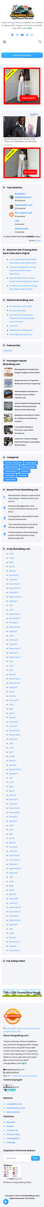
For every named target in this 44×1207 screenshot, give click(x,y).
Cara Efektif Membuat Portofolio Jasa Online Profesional (24, 430)
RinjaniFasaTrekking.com (21, 330)
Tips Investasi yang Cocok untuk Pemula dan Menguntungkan (22, 526)
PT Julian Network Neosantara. (24, 1075)
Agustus (13, 601)
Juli (11, 553)
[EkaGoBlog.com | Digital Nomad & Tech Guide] (22, 19)
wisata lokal (10, 480)
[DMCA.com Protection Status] (9, 1091)
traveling (23, 475)
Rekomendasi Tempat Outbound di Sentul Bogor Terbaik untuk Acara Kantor (24, 498)
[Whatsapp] (31, 35)
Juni (11, 558)
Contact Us (12, 1130)
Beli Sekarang (30, 172)
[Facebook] (12, 35)
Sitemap (11, 1142)
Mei (11, 562)
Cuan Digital (31, 463)
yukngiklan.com (14, 1104)
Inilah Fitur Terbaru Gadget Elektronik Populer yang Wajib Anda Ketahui (27, 442)
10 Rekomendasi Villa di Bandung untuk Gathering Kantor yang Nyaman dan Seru (23, 535)
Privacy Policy (13, 1134)
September (15, 596)
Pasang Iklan (13, 1138)
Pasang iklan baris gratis (21, 306)
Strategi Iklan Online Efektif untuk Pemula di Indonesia (23, 518)
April (11, 566)
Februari (14, 575)
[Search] (40, 42)
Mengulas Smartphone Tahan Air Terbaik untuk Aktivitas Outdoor (27, 418)
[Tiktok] (27, 35)
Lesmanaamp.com (16, 1108)
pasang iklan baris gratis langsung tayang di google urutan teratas (21, 318)
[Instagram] (17, 35)
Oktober (13, 592)
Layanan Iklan (11, 471)
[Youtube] (22, 35)
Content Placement (13, 463)
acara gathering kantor (20, 334)
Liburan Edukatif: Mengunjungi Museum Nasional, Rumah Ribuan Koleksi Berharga (27, 406)
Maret (12, 570)
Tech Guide (10, 475)
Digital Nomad (11, 467)
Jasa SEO (13, 325)
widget (38, 241)
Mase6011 (7, 350)
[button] (6, 1202)
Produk (10, 1126)
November (14, 588)
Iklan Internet (13, 1112)
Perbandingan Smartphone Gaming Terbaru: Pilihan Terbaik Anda (26, 394)
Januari (13, 579)
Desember (14, 583)
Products (25, 471)
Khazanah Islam (28, 467)
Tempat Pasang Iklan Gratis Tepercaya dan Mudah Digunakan (22, 270)
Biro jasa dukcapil (17, 310)
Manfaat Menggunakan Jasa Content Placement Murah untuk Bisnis (23, 509)
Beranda (11, 1122)
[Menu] (4, 42)
